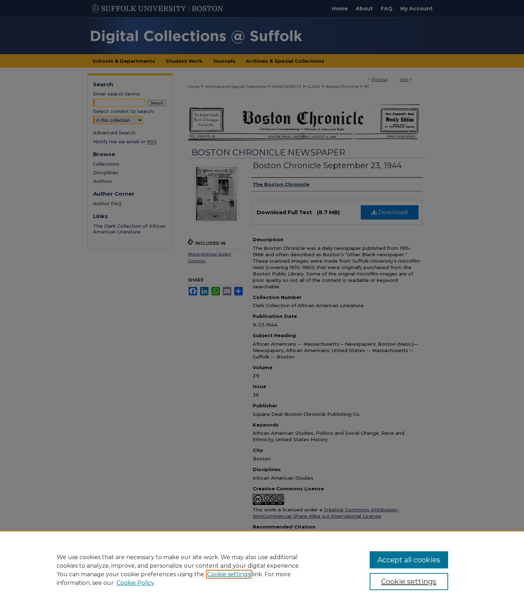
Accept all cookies (408, 560)
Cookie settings (228, 574)
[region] (262, 570)
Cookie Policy (135, 582)
